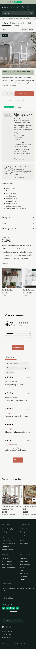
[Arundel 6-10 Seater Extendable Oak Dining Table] (12, 494)
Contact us (24, 559)
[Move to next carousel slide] (34, 283)
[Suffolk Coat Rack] (12, 278)
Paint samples (7, 564)
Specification (7, 183)
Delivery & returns (10, 228)
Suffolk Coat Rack (7, 290)
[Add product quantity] (4, 94)
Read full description (9, 85)
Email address (8, 595)
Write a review (18, 348)
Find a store (24, 562)
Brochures (5, 559)
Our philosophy (7, 529)
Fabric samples (7, 562)
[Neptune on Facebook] (3, 627)
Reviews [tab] (11, 356)
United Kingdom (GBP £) (11, 621)
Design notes (7, 217)
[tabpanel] (18, 412)
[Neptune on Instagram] (9, 627)
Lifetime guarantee (8, 538)
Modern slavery (7, 549)
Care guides (24, 535)
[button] (18, 331)
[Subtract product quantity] (11, 94)
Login (22, 570)
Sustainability (6, 541)
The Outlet (24, 544)
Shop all (5, 263)
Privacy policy (6, 637)
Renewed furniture (8, 544)
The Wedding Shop (9, 567)
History (4, 532)
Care (4, 223)
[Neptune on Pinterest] (6, 627)
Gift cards (23, 538)
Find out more (19, 159)
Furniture (9, 18)
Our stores (5, 535)
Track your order (25, 532)
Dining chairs (22, 18)
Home (4, 18)
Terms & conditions (8, 631)
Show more (18, 460)
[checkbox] (10, 372)
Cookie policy (6, 634)
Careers (22, 579)
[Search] (30, 13)
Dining (15, 18)
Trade (22, 541)
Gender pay (6, 547)
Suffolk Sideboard (28, 290)
